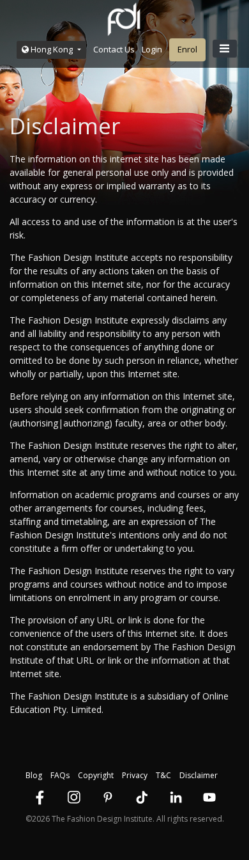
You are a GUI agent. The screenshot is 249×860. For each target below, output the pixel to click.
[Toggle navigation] (225, 49)
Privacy (134, 775)
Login (152, 49)
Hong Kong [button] (52, 49)
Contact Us (114, 49)
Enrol (187, 49)
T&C (163, 775)
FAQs (60, 775)
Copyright (96, 775)
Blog (34, 775)
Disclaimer (198, 775)
